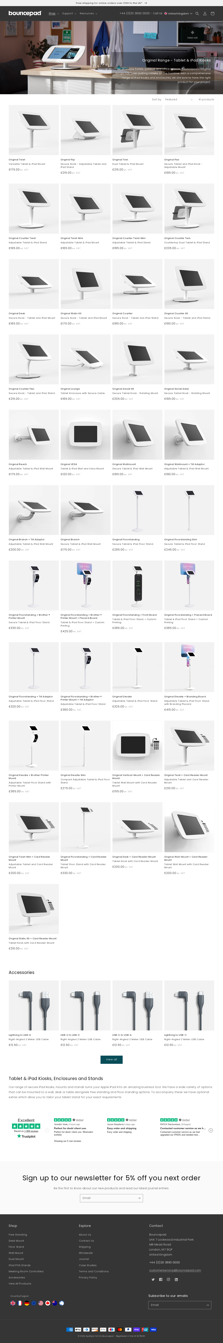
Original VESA (69, 464)
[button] (53, 13)
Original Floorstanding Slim (180, 539)
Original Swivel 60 (123, 388)
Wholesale (86, 1253)
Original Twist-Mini (72, 238)
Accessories (17, 1277)
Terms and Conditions (94, 1271)
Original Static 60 (71, 313)
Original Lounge (70, 388)
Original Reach (18, 464)
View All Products (20, 1283)
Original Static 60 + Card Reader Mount (33, 938)
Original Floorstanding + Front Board (134, 615)
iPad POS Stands (20, 1265)
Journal (84, 1259)
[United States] (40, 1305)
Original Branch (70, 539)
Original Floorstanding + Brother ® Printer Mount (29, 616)
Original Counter (122, 313)
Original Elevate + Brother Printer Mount (29, 777)
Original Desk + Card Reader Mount (134, 856)
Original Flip (68, 159)
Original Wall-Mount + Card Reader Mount (186, 858)
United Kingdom (178, 13)
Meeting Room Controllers (26, 1271)
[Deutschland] (26, 1305)
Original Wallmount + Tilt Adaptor (184, 464)
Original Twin (120, 159)
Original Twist (17, 159)
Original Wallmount (124, 464)
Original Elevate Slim (73, 775)
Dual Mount (16, 1259)
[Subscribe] (139, 1198)
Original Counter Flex (21, 388)
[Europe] (33, 1305)
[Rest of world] (61, 1305)
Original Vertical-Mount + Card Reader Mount (136, 777)
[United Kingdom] (12, 1305)
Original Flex (171, 159)
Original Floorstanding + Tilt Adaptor (31, 696)
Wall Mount (16, 1253)
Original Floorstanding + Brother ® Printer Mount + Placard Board (81, 616)
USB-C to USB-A (122, 1035)
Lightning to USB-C (175, 1035)
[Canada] (47, 1305)
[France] (19, 1305)
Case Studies (88, 1265)
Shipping (85, 1247)
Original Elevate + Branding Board (185, 696)
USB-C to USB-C (70, 1035)
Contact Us (86, 1241)
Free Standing (18, 1234)
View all (111, 1059)
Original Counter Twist (22, 238)
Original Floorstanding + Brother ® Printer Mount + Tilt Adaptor (81, 698)
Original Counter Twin (177, 238)
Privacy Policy (88, 1277)
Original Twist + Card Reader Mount (186, 775)
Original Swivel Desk (176, 388)
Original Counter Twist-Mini (128, 238)
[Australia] (54, 1305)
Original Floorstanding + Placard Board (188, 615)
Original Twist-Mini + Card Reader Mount (29, 858)
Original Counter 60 (176, 313)
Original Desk (17, 313)
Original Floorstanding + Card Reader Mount (84, 858)
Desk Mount (16, 1241)
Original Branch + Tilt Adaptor (27, 539)
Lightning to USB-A (20, 1035)
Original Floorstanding (126, 539)
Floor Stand (16, 1247)
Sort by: (157, 99)
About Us (85, 1234)
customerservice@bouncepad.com (175, 1270)
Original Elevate (122, 696)
